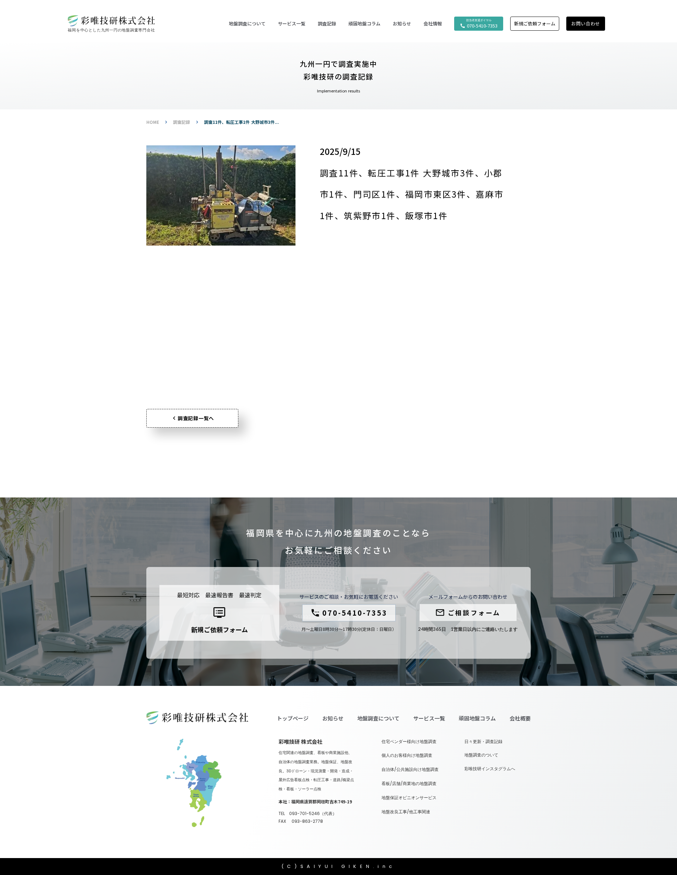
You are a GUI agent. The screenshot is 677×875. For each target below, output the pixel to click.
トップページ (293, 718)
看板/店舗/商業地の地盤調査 (409, 783)
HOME (152, 122)
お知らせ (332, 718)
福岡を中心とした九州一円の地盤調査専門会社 (111, 30)
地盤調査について (378, 718)
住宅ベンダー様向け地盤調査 (409, 741)
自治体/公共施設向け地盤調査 (410, 769)
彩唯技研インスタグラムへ (489, 769)
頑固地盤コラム (364, 23)
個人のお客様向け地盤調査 (407, 755)
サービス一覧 (429, 718)
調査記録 (181, 122)
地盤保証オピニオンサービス (409, 798)
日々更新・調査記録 (483, 741)
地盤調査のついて (481, 755)
